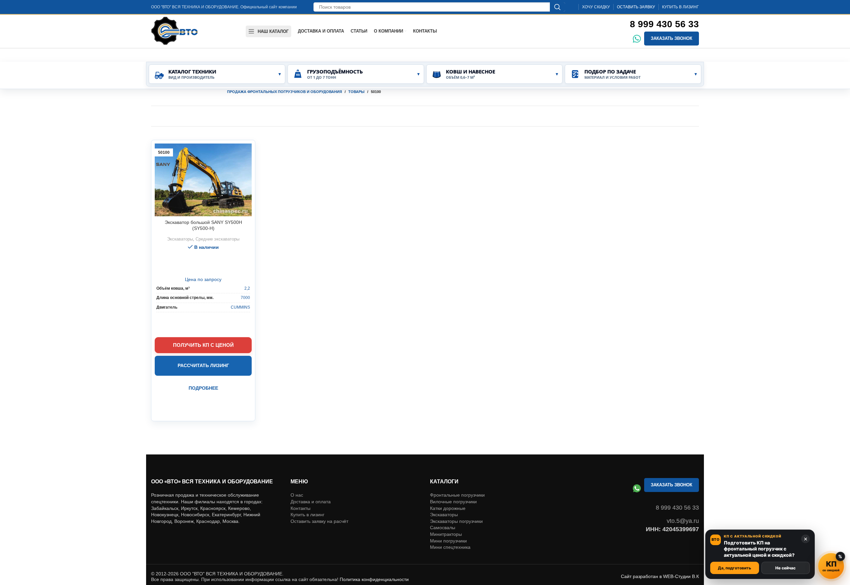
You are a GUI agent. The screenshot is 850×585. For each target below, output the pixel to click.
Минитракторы (446, 515)
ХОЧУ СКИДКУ (596, 7)
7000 (245, 297)
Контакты (300, 489)
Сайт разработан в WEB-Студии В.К (660, 557)
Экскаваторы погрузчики (456, 502)
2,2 (247, 288)
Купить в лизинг (307, 495)
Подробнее (203, 388)
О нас (297, 475)
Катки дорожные (448, 489)
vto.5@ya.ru (683, 501)
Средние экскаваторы (217, 239)
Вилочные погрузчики (453, 482)
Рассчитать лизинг (203, 365)
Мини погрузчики (448, 521)
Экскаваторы (180, 239)
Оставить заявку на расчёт (319, 502)
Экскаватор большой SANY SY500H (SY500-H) (203, 225)
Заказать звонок (671, 38)
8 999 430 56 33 (664, 24)
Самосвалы (442, 508)
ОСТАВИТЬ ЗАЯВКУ (636, 7)
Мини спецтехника (450, 528)
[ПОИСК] (557, 7)
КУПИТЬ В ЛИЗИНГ (680, 7)
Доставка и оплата (311, 482)
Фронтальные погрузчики (457, 475)
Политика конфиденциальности (374, 560)
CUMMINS (240, 307)
